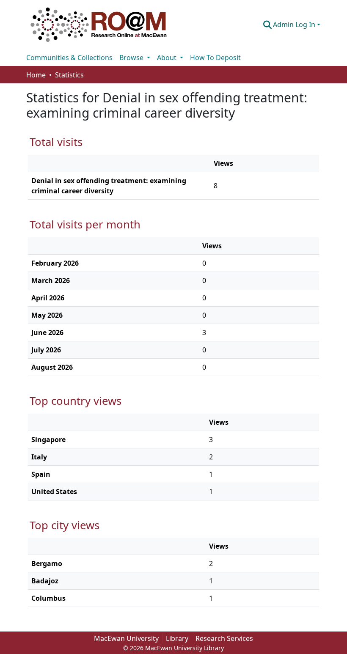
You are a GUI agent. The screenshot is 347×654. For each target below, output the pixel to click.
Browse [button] (132, 57)
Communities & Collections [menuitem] (69, 57)
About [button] (167, 57)
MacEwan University (126, 638)
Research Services (224, 638)
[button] (98, 24)
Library (177, 638)
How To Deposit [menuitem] (215, 57)
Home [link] (36, 75)
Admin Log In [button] (295, 24)
